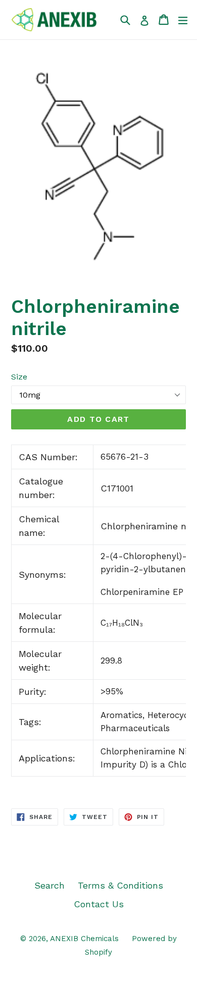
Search (49, 885)
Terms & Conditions (120, 885)
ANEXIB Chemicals (84, 938)
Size (19, 376)
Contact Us (99, 904)
